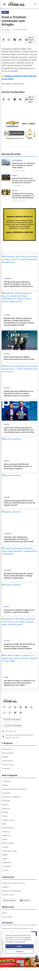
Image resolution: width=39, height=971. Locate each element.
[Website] (20, 712)
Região (5, 855)
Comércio (6, 768)
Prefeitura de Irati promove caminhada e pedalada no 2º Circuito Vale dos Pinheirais (23, 195)
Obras (4, 839)
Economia (6, 793)
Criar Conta (7, 917)
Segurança (6, 862)
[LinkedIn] (31, 707)
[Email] (15, 712)
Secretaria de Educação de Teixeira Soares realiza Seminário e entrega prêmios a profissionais (18, 575)
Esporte (5, 804)
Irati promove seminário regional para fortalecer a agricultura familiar (19, 611)
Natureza (6, 831)
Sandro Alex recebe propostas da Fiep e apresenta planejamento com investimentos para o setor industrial (19, 430)
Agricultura (6, 749)
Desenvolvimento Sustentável (14, 789)
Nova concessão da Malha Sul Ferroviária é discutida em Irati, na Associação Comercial (18, 466)
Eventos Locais (8, 820)
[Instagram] (10, 707)
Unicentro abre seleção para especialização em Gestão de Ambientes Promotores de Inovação (18, 539)
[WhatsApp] (4, 712)
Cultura (5, 785)
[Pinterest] (10, 712)
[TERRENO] (19, 240)
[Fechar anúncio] (36, 956)
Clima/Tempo (7, 761)
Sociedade (6, 866)
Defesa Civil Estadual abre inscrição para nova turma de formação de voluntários (23, 180)
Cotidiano (6, 781)
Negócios (6, 835)
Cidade (5, 757)
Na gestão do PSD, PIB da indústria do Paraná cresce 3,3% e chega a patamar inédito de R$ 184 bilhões (19, 646)
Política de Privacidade (11, 891)
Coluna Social (7, 764)
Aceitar (19, 946)
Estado (5, 812)
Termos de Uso (20, 941)
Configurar (20, 951)
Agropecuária (7, 753)
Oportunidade (8, 843)
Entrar (4, 913)
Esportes (6, 808)
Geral (5, 12)
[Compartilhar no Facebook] (4, 40)
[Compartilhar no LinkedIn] (20, 40)
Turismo (5, 870)
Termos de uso (8, 895)
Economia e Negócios (11, 797)
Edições (5, 887)
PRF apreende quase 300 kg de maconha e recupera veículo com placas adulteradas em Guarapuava (18, 284)
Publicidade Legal (9, 851)
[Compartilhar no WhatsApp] (9, 40)
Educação (6, 801)
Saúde (4, 859)
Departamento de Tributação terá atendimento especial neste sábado (23, 165)
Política (5, 847)
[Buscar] (35, 4)
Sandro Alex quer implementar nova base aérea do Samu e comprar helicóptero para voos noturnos (18, 393)
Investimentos (8, 828)
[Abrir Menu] (4, 4)
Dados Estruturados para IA (13, 883)
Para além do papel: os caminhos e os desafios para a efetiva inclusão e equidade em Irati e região (19, 682)
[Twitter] (15, 707)
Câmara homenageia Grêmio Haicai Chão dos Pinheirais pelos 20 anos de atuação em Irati (19, 502)
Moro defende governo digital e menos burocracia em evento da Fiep (19, 358)
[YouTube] (26, 707)
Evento (5, 816)
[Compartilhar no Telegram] (14, 40)
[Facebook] (4, 707)
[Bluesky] (20, 707)
